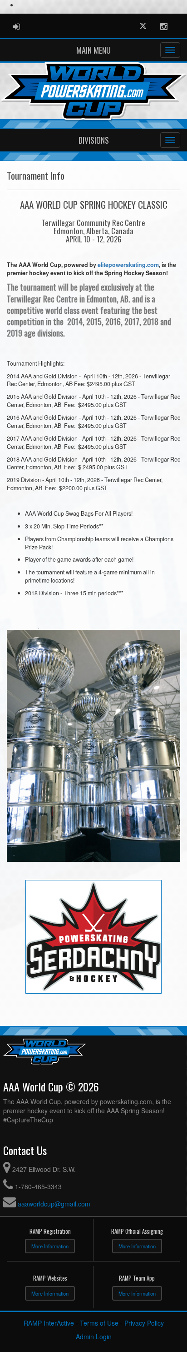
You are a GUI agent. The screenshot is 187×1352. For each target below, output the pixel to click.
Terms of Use (99, 1322)
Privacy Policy (144, 1322)
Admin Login (94, 1336)
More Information (50, 1246)
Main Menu (93, 50)
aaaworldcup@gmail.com (54, 1203)
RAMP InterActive (49, 1322)
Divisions (94, 140)
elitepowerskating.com (127, 265)
